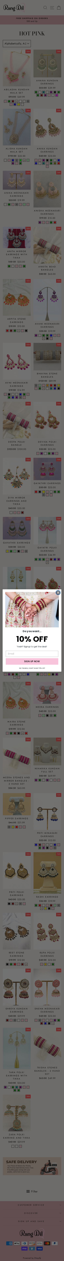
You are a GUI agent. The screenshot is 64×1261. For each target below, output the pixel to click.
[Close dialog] (58, 592)
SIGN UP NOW (32, 661)
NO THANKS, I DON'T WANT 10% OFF (32, 668)
